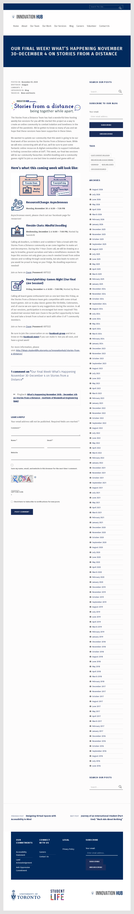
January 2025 (97, 284)
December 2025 (98, 229)
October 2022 (98, 418)
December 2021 (98, 468)
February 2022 (98, 458)
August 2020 (97, 547)
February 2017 (98, 726)
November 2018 (99, 646)
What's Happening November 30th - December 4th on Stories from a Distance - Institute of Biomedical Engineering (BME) (45, 398)
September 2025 (99, 244)
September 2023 (99, 363)
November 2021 (99, 473)
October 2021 (98, 478)
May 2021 (96, 502)
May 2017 (96, 711)
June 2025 (96, 259)
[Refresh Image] (35, 476)
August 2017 (97, 701)
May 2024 (96, 324)
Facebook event (31, 337)
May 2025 (96, 264)
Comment (15, 428)
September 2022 (99, 423)
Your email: (94, 112)
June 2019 (96, 617)
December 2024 (99, 289)
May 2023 (96, 383)
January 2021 (97, 522)
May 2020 (96, 562)
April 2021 (96, 507)
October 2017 (98, 696)
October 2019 (98, 597)
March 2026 (97, 214)
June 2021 (96, 497)
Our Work (46, 26)
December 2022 (98, 408)
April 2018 (96, 671)
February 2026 (98, 219)
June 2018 (96, 661)
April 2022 (96, 448)
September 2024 (99, 304)
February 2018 (98, 681)
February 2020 (98, 577)
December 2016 (99, 736)
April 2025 (96, 269)
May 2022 (96, 443)
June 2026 (96, 199)
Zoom (28, 272)
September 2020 (99, 542)
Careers (80, 26)
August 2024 (97, 309)
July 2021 (96, 492)
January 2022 (97, 463)
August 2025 (97, 249)
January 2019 (97, 637)
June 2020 (96, 557)
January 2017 (97, 731)
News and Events (28, 93)
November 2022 (99, 413)
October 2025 (98, 239)
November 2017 (99, 691)
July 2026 (96, 194)
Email (50, 440)
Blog (71, 26)
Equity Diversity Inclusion (100, 155)
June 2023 (96, 378)
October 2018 (98, 651)
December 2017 (99, 686)
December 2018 (99, 642)
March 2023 (97, 393)
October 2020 (98, 537)
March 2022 (97, 453)
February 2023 (98, 398)
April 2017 (96, 716)
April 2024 (96, 328)
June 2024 (96, 319)
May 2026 (96, 204)
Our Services (60, 26)
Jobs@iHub (94, 164)
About (24, 26)
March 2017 (97, 721)
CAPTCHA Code (17, 492)
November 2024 (99, 294)
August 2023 (97, 368)
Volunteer (91, 26)
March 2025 (97, 274)
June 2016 (96, 766)
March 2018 (97, 676)
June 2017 (96, 706)
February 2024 (98, 338)
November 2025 (99, 234)
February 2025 (98, 279)
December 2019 (99, 587)
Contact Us (104, 26)
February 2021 (98, 517)
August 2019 (97, 607)
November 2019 (99, 592)
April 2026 (96, 209)
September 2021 (99, 483)
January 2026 (97, 224)
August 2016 (97, 756)
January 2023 (97, 403)
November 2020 (99, 532)
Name (14, 440)
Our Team (34, 26)
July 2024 (96, 314)
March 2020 (97, 572)
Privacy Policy (68, 849)
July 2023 (96, 373)
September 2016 (99, 751)
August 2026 (97, 189)
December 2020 (99, 527)
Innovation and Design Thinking (102, 160)
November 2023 (99, 353)
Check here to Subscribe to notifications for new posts (36, 502)
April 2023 (96, 388)
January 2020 (97, 582)
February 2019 (98, 632)
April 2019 (96, 622)
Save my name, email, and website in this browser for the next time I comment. (44, 469)
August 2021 (97, 487)
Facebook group (57, 333)
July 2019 (96, 612)
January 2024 (97, 343)
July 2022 (96, 433)
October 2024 (98, 299)
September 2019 (99, 602)
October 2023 (98, 358)
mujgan (25, 85)
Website (14, 453)
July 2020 (96, 552)
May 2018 (96, 666)
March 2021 (97, 512)
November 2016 (99, 741)
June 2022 (96, 438)
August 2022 (97, 428)
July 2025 (96, 254)
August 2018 (97, 656)
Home (16, 26)
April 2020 (96, 567)
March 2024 (97, 333)
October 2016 (98, 746)
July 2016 (96, 761)
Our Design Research (98, 169)
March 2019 (97, 627)
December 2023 (98, 348)
